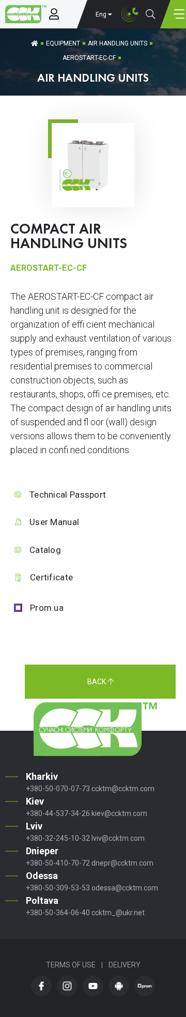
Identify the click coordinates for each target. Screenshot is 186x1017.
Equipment (63, 43)
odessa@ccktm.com (124, 888)
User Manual (54, 522)
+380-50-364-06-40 (58, 912)
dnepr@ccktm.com (122, 863)
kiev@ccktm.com (119, 813)
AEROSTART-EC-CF (89, 57)
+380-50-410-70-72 (58, 863)
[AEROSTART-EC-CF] (93, 191)
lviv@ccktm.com (118, 838)
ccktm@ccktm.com (122, 788)
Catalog (45, 550)
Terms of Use (71, 965)
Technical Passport (67, 494)
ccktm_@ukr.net (118, 912)
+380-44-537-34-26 (58, 813)
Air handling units (117, 43)
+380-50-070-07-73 (58, 788)
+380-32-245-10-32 (58, 838)
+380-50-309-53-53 (58, 888)
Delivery (125, 965)
